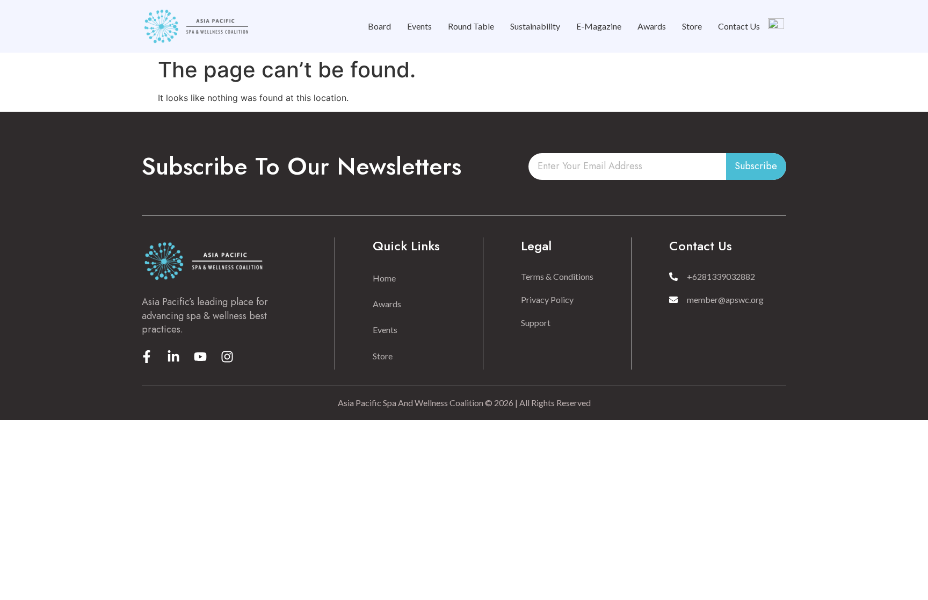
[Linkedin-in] (173, 357)
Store (692, 26)
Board (379, 26)
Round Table (471, 26)
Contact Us (739, 26)
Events (419, 26)
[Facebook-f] (147, 357)
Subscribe (756, 166)
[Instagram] (227, 357)
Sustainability (535, 26)
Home (384, 278)
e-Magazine (598, 26)
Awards (651, 26)
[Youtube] (200, 357)
